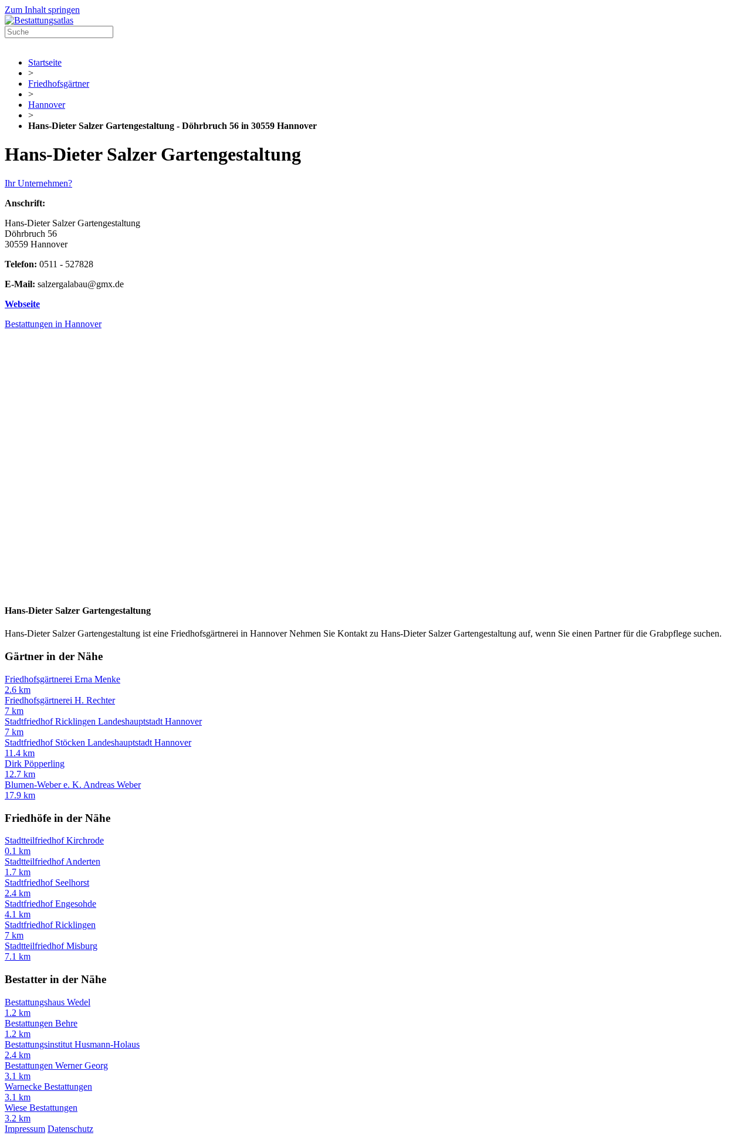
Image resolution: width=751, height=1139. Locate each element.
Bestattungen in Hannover (53, 324)
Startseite (45, 62)
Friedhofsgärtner (58, 84)
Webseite (22, 304)
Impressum (25, 1129)
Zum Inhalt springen (42, 10)
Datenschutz (70, 1129)
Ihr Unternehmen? (38, 183)
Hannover (46, 105)
